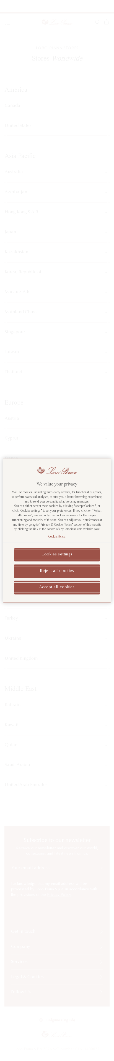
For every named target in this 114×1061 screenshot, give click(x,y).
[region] (57, 530)
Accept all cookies (57, 587)
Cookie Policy (56, 536)
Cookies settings (57, 555)
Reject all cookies (57, 571)
